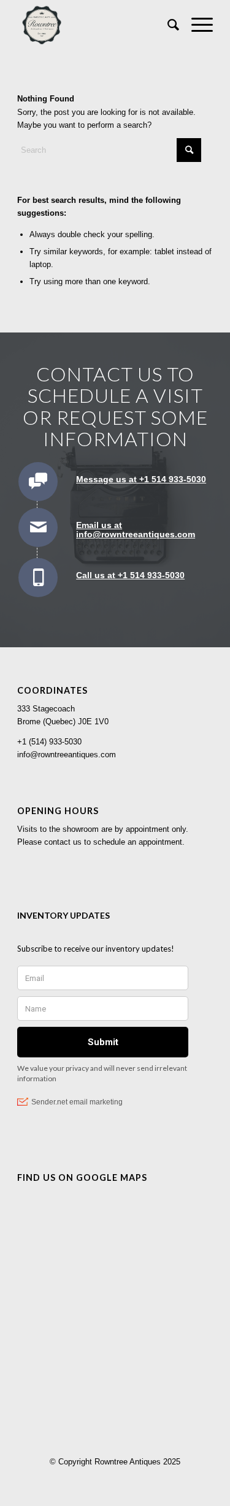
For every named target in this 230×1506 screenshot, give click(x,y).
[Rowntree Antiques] (95, 25)
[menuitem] (167, 25)
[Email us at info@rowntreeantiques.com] (38, 527)
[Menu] (196, 25)
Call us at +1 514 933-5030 (130, 575)
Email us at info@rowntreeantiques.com (135, 529)
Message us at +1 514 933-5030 (141, 479)
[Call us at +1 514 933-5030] (38, 577)
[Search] (167, 25)
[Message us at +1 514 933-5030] (38, 481)
